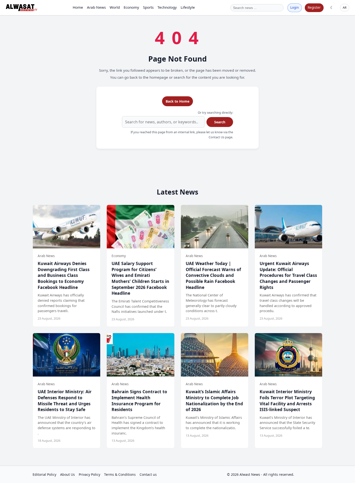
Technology (167, 7)
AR (345, 7)
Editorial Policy (44, 474)
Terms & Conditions (120, 474)
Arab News (96, 7)
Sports (148, 7)
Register (314, 7)
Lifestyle (188, 7)
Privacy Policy (89, 474)
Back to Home (177, 101)
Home (78, 7)
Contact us (148, 474)
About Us (67, 474)
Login (294, 7)
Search (219, 122)
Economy (131, 7)
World (115, 7)
